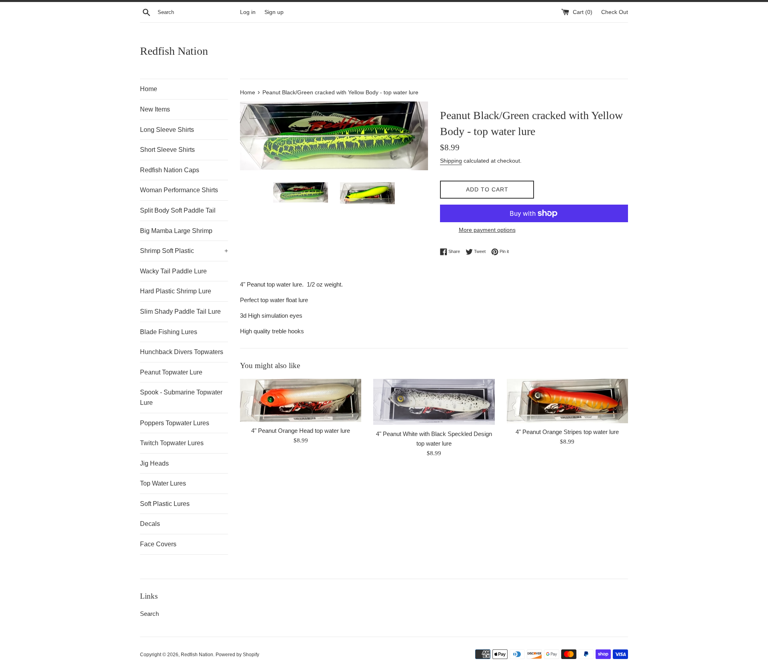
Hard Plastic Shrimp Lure (175, 291)
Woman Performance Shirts (179, 190)
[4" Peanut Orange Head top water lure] (300, 400)
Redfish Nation (174, 51)
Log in (248, 12)
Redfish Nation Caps (169, 170)
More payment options (487, 230)
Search (149, 613)
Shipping (451, 160)
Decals (150, 523)
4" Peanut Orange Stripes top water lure (567, 431)
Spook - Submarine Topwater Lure (181, 397)
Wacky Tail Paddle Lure (173, 271)
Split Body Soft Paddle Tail (178, 210)
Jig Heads (154, 463)
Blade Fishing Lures (168, 332)
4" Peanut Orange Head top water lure (300, 430)
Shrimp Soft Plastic (184, 250)
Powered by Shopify (237, 654)
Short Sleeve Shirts (167, 149)
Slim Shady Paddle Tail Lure (180, 311)
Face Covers (158, 544)
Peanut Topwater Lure (171, 372)
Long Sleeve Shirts (167, 129)
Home (148, 89)
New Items (155, 109)
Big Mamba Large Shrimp (176, 230)
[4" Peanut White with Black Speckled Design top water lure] (433, 402)
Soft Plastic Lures (165, 503)
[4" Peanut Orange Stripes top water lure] (567, 401)
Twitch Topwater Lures (172, 443)
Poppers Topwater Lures (174, 423)
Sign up (274, 12)
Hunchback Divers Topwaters (181, 351)
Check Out (614, 12)
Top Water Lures (163, 483)
